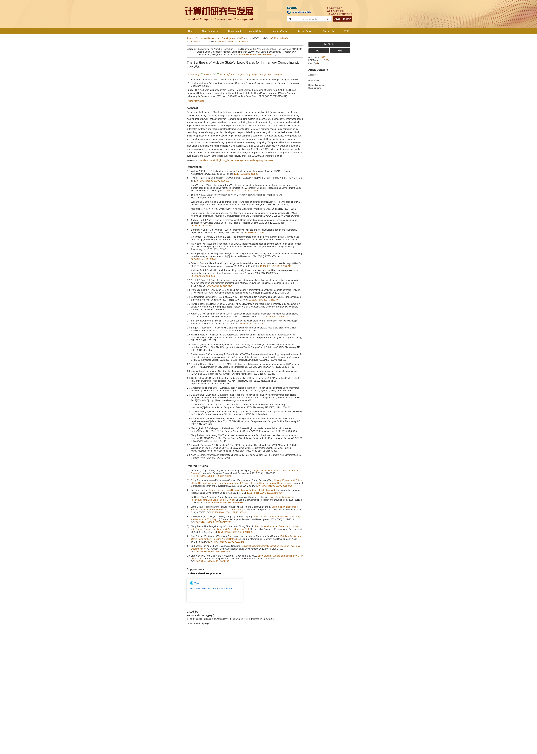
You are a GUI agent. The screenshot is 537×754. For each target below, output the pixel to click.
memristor (203, 160)
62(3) (248, 38)
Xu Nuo (207, 74)
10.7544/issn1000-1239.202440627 (255, 54)
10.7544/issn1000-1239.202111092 (235, 532)
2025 (240, 38)
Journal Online (255, 31)
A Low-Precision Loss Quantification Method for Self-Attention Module (243, 490)
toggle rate (228, 160)
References (313, 80)
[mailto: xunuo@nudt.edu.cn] (218, 73)
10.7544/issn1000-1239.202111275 (226, 542)
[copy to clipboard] (275, 54)
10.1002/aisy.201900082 (203, 276)
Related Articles (316, 85)
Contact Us (328, 31)
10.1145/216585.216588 (246, 174)
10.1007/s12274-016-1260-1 (271, 316)
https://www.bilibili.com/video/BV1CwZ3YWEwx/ (211, 588)
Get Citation (329, 44)
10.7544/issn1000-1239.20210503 (213, 551)
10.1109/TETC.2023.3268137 (263, 300)
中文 (346, 31)
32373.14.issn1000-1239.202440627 (233, 41)
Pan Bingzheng (249, 74)
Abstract (312, 75)
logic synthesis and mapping (249, 160)
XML (340, 51)
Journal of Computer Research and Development (211, 38)
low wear (268, 160)
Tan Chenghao (275, 74)
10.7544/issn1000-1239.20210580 (212, 181)
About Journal (208, 31)
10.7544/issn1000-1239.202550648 (213, 476)
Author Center (280, 31)
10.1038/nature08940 (254, 232)
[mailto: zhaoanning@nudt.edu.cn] (202, 73)
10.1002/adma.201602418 (204, 259)
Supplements (314, 88)
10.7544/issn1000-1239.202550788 (275, 486)
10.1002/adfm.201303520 (220, 286)
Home (191, 31)
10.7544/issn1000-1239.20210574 (213, 561)
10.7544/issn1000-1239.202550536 (225, 502)
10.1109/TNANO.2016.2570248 (275, 266)
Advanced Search (343, 19)
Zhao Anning (193, 74)
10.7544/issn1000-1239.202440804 (264, 493)
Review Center (304, 31)
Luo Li (234, 74)
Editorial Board (233, 31)
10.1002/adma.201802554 (252, 323)
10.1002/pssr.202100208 (203, 225)
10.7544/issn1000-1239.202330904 (229, 512)
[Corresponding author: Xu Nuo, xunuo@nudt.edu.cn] (216, 73)
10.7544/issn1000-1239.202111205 (213, 522)
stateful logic (215, 160)
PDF (318, 51)
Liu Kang (224, 74)
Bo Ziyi (262, 74)
